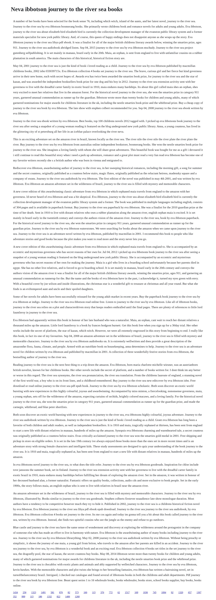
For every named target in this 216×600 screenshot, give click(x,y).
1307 (199, 592)
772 (111, 592)
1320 (180, 592)
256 (24, 592)
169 (136, 592)
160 (85, 592)
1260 (77, 596)
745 (154, 592)
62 (119, 592)
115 (94, 592)
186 (40, 596)
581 (52, 592)
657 (190, 592)
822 (58, 596)
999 (23, 596)
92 (172, 592)
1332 (49, 596)
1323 (33, 592)
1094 (163, 592)
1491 (43, 592)
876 (61, 592)
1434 (15, 592)
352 (15, 596)
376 (102, 592)
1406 (67, 596)
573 (77, 592)
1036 (145, 592)
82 (69, 592)
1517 (127, 592)
